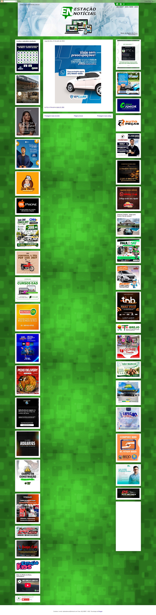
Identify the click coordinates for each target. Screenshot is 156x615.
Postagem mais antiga (104, 116)
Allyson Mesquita (50, 107)
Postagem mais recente (52, 116)
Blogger (100, 611)
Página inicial (78, 116)
